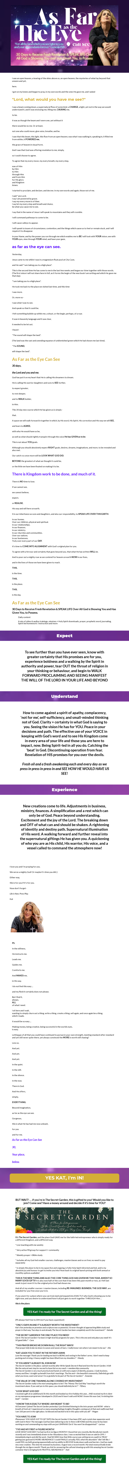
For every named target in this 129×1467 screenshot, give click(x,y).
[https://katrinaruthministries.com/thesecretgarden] (64, 1220)
